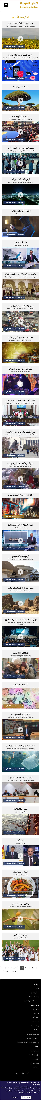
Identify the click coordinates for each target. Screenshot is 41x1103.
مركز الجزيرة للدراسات (33, 1034)
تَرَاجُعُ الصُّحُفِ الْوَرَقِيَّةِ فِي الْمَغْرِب (20, 714)
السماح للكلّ (26, 1097)
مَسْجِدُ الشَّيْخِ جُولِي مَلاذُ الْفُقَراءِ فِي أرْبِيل (20, 148)
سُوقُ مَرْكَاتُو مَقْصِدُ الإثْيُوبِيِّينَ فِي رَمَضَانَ (21, 306)
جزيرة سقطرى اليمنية (20, 87)
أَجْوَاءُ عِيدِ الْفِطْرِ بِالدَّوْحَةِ (20, 116)
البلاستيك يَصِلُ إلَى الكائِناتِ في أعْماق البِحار (20, 746)
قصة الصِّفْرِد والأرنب (20, 685)
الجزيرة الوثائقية (34, 1063)
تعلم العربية (29, 5)
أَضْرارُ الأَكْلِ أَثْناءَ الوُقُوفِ (21, 653)
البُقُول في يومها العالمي (20, 872)
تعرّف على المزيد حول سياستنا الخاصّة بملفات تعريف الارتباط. (22, 1092)
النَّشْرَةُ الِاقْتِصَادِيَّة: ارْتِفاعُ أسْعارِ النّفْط (20, 525)
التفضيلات (15, 1097)
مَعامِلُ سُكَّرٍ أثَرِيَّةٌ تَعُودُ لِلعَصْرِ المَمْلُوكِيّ (21, 588)
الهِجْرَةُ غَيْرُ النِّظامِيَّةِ (20, 809)
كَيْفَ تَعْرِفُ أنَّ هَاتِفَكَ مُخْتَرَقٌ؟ (21, 211)
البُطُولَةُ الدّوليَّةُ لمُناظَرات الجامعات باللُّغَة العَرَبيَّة (20, 620)
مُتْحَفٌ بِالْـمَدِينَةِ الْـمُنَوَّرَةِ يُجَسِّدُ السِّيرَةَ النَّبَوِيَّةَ (20, 274)
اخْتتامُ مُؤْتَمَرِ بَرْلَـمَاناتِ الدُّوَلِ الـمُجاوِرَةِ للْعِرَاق (20, 401)
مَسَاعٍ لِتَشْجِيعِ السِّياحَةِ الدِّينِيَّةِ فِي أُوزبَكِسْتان (21, 432)
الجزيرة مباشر (35, 1059)
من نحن (37, 988)
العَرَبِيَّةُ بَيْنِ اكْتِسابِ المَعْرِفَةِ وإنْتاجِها (20, 778)
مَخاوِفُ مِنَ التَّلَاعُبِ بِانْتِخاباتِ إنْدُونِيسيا (20, 464)
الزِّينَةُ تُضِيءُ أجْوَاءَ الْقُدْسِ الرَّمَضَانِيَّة (21, 369)
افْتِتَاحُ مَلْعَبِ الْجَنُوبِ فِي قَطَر (20, 180)
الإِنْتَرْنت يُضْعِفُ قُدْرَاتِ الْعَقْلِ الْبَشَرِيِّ (20, 55)
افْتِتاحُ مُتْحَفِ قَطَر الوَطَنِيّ (20, 557)
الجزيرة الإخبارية (34, 1051)
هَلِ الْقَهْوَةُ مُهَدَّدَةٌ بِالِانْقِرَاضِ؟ (20, 904)
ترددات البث (35, 1022)
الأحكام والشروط (34, 993)
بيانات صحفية (35, 1026)
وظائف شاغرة (35, 1017)
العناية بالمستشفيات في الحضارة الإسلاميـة (20, 495)
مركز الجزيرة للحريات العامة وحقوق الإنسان (27, 1042)
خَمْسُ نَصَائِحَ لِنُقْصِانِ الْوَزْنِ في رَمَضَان (20, 337)
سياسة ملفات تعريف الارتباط (31, 1001)
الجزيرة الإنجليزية (34, 1055)
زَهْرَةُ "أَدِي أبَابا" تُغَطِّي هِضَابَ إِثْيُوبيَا (20, 23)
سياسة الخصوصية (34, 997)
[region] (20, 1090)
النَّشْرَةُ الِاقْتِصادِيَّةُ (21, 243)
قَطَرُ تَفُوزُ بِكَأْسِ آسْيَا (20, 935)
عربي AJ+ (36, 1067)
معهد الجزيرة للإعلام (33, 1038)
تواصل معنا (36, 1009)
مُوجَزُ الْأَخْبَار (20, 841)
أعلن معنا (36, 1013)
